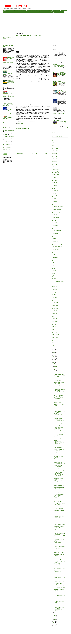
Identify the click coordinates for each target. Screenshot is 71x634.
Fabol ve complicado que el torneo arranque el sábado (59, 490)
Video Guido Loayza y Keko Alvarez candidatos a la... (59, 390)
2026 (54, 349)
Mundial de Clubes (55, 286)
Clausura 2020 (54, 182)
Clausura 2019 (54, 180)
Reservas (53, 300)
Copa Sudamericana (40, 10)
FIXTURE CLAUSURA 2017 (58, 548)
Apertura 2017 (54, 155)
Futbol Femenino (54, 268)
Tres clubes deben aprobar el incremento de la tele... (58, 438)
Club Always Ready (6, 124)
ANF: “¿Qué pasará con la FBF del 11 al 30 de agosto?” (59, 569)
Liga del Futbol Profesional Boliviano (58, 281)
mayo (55, 613)
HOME (5, 10)
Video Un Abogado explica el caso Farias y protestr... (59, 492)
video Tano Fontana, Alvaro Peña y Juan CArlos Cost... (59, 383)
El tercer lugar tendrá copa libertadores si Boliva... (58, 419)
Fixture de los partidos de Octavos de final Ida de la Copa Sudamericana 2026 (10, 109)
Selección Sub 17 (55, 307)
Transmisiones (54, 340)
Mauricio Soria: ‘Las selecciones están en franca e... (59, 527)
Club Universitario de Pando (56, 227)
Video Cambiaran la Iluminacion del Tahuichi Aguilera (59, 534)
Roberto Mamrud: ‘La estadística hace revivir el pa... (59, 488)
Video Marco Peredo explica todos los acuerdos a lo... (59, 412)
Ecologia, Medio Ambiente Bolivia (59, 72)
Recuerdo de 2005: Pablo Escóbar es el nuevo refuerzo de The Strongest (61, 108)
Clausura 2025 (54, 187)
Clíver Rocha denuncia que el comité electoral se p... (58, 579)
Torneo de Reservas (55, 334)
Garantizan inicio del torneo (58, 458)
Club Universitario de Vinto (56, 230)
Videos (53, 345)
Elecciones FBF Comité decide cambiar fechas (59, 564)
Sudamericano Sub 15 (55, 318)
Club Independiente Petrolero (8, 138)
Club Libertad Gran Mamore (56, 209)
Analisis (53, 142)
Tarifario (53, 132)
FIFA (53, 265)
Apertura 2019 (54, 158)
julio (55, 370)
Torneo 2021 (54, 324)
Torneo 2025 (54, 329)
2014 (54, 624)
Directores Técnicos (55, 252)
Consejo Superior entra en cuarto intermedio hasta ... (59, 460)
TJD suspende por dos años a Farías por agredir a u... (59, 519)
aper (53, 147)
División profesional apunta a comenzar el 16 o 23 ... (58, 593)
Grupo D (49, 12)
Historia (53, 273)
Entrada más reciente (20, 153)
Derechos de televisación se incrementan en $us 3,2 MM (59, 445)
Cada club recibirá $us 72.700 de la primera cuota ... (59, 448)
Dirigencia (20, 123)
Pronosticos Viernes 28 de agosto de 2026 (59, 51)
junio (55, 612)
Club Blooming (5, 127)
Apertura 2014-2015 (55, 150)
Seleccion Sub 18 (55, 308)
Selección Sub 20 (55, 313)
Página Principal (34, 153)
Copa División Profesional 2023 (57, 244)
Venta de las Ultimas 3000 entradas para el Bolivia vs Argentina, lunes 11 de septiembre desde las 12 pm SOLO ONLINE (8, 82)
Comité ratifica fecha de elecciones (59, 585)
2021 (54, 356)
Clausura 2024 (54, 185)
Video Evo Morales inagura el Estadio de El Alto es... (58, 509)
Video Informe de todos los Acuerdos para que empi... (58, 387)
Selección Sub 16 (55, 305)
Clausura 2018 (54, 179)
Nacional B (55, 64)
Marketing (53, 283)
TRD (53, 342)
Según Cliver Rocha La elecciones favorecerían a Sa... (59, 582)
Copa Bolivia (54, 238)
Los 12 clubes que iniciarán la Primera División (58, 396)
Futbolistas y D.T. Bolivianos (58, 81)
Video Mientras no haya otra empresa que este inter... (58, 414)
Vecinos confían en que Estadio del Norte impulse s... (59, 525)
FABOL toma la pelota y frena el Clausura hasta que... (59, 483)
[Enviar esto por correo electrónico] (30, 121)
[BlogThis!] (31, 121)
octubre (55, 366)
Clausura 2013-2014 (55, 172)
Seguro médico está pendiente (59, 436)
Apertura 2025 (54, 164)
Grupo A (62, 12)
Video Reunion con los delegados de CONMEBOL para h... (59, 547)
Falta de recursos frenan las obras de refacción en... (59, 531)
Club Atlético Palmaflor (57, 120)
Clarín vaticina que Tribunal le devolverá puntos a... (58, 475)
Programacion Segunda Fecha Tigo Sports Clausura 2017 (59, 432)
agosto (55, 369)
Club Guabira (5, 134)
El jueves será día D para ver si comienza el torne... (59, 499)
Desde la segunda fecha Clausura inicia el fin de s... (59, 454)
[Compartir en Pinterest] (34, 121)
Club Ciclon (54, 198)
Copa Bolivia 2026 (55, 241)
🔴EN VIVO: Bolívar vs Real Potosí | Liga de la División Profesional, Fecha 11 (8, 117)
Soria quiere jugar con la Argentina (59, 595)
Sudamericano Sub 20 (55, 321)
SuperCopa (54, 323)
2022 (54, 355)
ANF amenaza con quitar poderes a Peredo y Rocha (59, 559)
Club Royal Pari (54, 219)
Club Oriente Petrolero (6, 141)
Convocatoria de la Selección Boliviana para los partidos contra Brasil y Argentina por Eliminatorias (8, 72)
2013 (54, 625)
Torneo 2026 (13, 12)
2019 (54, 359)
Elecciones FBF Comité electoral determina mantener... (59, 604)
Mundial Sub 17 (54, 289)
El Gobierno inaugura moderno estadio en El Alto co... (59, 517)
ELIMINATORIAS (50, 10)
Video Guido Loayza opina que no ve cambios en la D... (59, 588)
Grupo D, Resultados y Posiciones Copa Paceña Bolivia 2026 (8, 96)
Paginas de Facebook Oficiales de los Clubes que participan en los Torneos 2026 (59, 134)
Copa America (27, 10)
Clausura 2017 (54, 177)
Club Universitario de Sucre (56, 228)
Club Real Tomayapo (6, 144)
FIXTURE (53, 267)
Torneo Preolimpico (55, 339)
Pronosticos (54, 299)
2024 (54, 352)
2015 (54, 622)
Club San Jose (54, 222)
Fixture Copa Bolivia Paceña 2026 (10, 58)
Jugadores (54, 278)
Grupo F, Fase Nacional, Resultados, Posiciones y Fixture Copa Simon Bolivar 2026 (59, 66)
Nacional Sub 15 (54, 294)
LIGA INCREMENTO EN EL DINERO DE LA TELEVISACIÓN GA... (59, 463)
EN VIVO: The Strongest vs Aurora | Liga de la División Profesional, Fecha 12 (8, 114)
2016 (54, 621)
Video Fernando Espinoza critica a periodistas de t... (59, 608)
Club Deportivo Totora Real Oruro (8, 130)
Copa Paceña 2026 (35, 12)
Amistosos (54, 140)
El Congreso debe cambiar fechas (59, 577)
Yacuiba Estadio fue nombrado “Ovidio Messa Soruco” (59, 372)
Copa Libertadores (33, 10)
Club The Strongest (63, 10)
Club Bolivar (56, 10)
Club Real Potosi (6, 142)
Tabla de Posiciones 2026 (20, 12)
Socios (53, 316)
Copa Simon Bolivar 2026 (11, 10)
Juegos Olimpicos (55, 275)
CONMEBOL (54, 235)
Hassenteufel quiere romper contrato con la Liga (58, 407)
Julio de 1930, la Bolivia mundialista (59, 391)
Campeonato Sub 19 (55, 169)
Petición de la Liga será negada (59, 374)
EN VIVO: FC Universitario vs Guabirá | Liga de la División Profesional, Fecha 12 (8, 104)
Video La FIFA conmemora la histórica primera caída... (58, 423)
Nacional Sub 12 (54, 292)
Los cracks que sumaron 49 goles (59, 606)
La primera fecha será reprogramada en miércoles (58, 441)
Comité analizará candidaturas (59, 591)
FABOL (53, 262)
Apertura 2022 (54, 161)
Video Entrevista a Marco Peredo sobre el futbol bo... (59, 385)
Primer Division (54, 297)
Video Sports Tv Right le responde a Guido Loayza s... (59, 537)
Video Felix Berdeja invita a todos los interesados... (59, 428)
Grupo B (58, 12)
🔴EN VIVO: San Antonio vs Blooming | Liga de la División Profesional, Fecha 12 (10, 92)
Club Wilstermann (55, 233)
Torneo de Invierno (55, 332)
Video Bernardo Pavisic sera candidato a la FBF (58, 512)
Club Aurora (5, 125)
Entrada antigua (47, 153)
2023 (54, 353)
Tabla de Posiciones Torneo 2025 (57, 136)
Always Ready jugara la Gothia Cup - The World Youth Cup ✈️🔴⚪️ (61, 91)
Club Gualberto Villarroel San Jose (8, 136)
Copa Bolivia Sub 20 (55, 243)
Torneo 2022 (54, 326)
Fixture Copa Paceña (43, 12)
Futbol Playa (54, 270)
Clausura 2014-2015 (55, 174)
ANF (53, 145)
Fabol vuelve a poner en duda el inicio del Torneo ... (59, 495)
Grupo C (53, 12)
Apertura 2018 (54, 156)
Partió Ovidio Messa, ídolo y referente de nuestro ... (58, 381)
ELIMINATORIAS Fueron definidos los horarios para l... (59, 597)
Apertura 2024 (54, 163)
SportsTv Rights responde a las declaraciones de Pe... (59, 506)
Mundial (53, 284)
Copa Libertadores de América (57, 246)
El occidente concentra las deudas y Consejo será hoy (59, 473)
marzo (55, 616)
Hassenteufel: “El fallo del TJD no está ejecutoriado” (59, 398)
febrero (55, 618)
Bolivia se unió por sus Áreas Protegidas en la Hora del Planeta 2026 (61, 74)
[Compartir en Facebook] (33, 121)
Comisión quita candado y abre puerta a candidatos (59, 542)
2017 (54, 362)
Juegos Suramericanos (56, 276)
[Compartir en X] (32, 121)
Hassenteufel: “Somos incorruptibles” (57, 403)
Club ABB (4, 122)
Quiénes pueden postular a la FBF (59, 535)
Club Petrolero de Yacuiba (56, 212)
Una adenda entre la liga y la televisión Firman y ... (58, 409)
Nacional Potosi (5, 149)
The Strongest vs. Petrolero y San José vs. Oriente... (59, 550)
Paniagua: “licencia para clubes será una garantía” (59, 450)
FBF (45, 10)
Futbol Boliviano (15, 6)
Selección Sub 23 (55, 315)
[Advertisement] (32, 21)
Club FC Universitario (55, 203)
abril (55, 615)
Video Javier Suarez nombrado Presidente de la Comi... (59, 430)
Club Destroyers (54, 201)
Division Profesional (20, 10)
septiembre (56, 367)
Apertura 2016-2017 (55, 153)
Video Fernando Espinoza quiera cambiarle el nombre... (59, 573)
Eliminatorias (54, 259)
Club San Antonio (55, 220)
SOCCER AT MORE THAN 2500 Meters (58, 114)
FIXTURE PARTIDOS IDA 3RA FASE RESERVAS (59, 610)
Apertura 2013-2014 (55, 148)
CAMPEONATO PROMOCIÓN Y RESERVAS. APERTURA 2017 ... (59, 522)
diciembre (55, 363)
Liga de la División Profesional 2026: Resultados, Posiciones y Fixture (8, 63)
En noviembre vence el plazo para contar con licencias (59, 504)
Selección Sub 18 (55, 310)
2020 (54, 358)
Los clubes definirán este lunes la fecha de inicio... (59, 553)
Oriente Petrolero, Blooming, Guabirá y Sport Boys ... (58, 468)
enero (55, 619)
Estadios (53, 260)
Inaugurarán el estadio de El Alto (59, 510)
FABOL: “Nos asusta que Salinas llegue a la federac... (59, 443)
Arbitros (53, 166)
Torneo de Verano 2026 (55, 337)
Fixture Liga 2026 (28, 12)
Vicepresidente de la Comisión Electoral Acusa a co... (59, 571)
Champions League (55, 171)
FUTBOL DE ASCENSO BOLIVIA (58, 58)
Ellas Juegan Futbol (56, 98)
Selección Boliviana (7, 12)
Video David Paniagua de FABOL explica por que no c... (59, 466)
